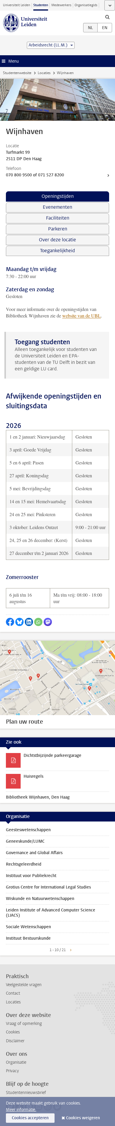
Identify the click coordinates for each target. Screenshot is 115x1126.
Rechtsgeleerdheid (23, 864)
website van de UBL (81, 315)
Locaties (44, 73)
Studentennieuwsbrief (26, 1092)
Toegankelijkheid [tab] (57, 250)
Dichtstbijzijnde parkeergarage (52, 755)
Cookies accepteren (30, 1118)
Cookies (13, 1032)
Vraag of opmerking (24, 1023)
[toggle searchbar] (107, 16)
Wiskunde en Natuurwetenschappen (40, 898)
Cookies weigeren (83, 1118)
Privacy (12, 1071)
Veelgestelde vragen (24, 985)
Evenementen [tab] (57, 207)
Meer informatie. (21, 1109)
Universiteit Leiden (16, 5)
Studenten (40, 5)
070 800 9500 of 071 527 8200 (35, 175)
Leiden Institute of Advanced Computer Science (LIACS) (50, 912)
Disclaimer (15, 1041)
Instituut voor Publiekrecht (31, 876)
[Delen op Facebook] (10, 622)
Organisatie (16, 1062)
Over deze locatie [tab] (57, 240)
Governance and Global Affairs (34, 853)
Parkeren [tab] (57, 229)
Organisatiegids (86, 5)
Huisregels (33, 776)
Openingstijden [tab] (58, 196)
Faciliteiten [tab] (57, 218)
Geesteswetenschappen (28, 830)
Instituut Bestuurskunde (28, 938)
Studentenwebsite (17, 73)
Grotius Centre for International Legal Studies (48, 887)
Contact (13, 993)
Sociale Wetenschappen (28, 927)
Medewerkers (61, 5)
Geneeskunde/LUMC (25, 841)
